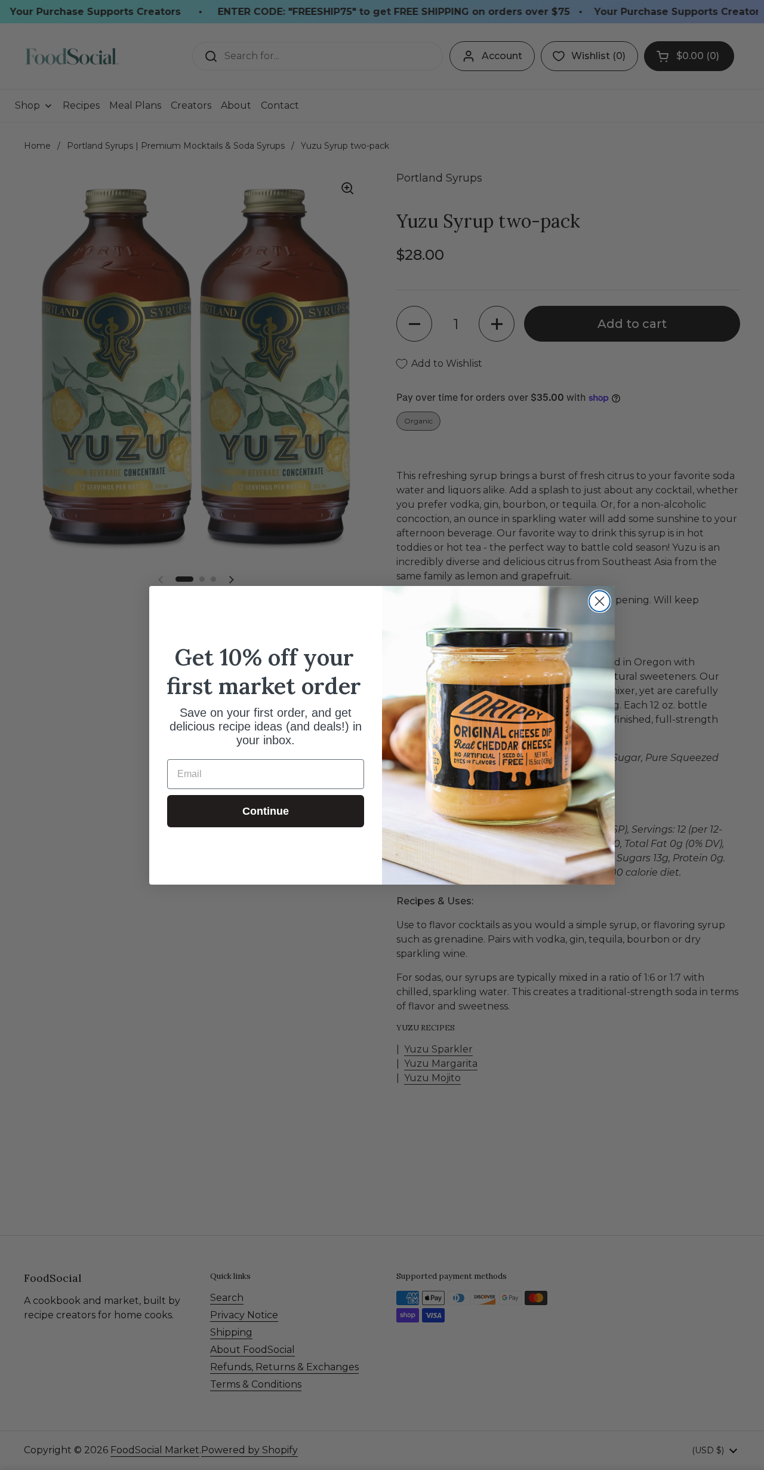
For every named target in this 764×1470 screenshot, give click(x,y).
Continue (265, 811)
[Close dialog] (599, 601)
